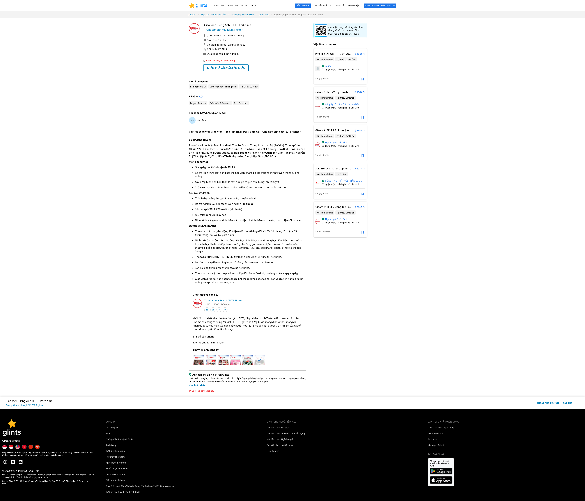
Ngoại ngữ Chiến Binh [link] (336, 142)
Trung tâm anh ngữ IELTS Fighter (223, 29)
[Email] (21, 462)
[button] (323, 66)
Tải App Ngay (303, 5)
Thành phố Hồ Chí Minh (242, 14)
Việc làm (192, 14)
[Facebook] (5, 462)
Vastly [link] (328, 65)
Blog (254, 5)
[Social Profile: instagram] (219, 309)
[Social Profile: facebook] (225, 309)
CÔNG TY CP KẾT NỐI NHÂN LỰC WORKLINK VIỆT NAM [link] (342, 180)
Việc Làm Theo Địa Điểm (213, 14)
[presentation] (198, 5)
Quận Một (264, 14)
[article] (340, 66)
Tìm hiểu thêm (197, 385)
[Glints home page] (198, 5)
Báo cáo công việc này (203, 391)
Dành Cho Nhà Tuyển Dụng (378, 5)
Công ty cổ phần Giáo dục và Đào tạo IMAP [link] (342, 104)
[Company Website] (206, 309)
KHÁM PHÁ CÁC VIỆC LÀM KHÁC (226, 67)
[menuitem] (323, 5)
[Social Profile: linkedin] (213, 309)
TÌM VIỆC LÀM (218, 5)
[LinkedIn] (13, 462)
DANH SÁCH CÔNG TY (237, 5)
